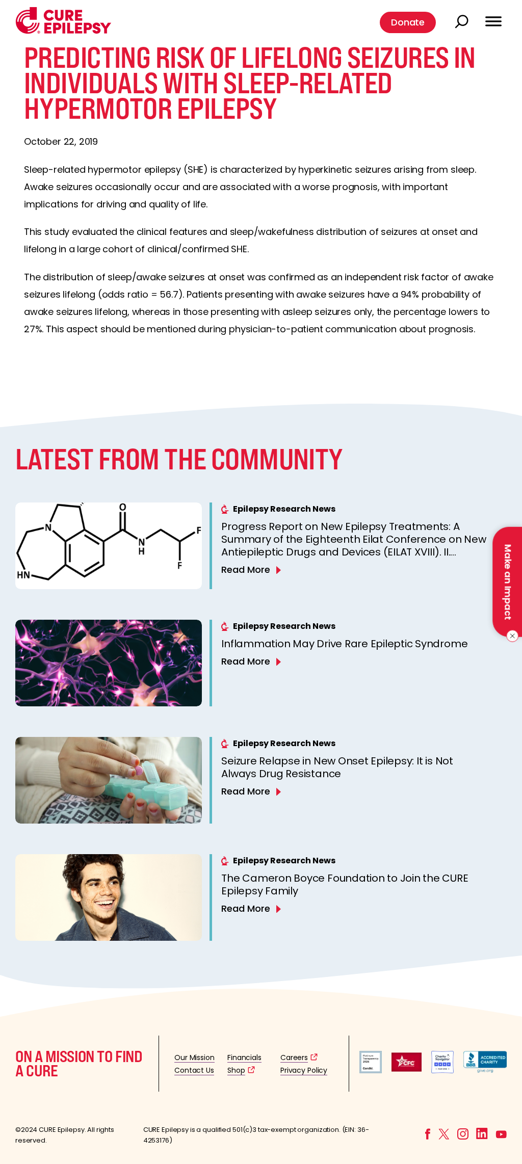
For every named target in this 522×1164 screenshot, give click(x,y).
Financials (244, 1057)
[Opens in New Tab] (370, 1070)
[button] (63, 31)
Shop (236, 1070)
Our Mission (194, 1057)
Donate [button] (408, 22)
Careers (294, 1057)
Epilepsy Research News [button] (284, 509)
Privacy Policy (303, 1070)
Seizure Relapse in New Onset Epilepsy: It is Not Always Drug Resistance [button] (337, 767)
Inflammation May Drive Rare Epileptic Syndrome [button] (344, 644)
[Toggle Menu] (493, 17)
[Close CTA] (510, 636)
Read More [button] (245, 569)
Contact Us (194, 1070)
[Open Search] (463, 22)
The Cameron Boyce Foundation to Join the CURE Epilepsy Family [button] (344, 884)
